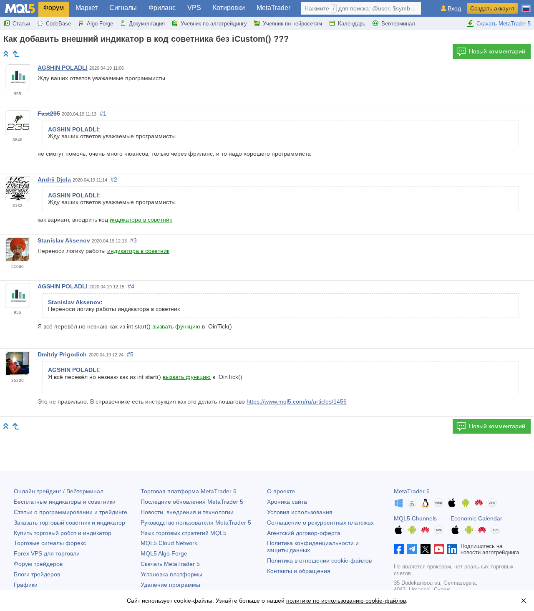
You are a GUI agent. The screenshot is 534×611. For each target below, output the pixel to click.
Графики (26, 584)
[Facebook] (399, 549)
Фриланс (162, 7)
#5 (130, 354)
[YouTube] (439, 549)
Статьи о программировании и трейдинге (70, 512)
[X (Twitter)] (426, 549)
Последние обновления (192, 501)
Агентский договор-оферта (303, 533)
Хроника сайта (287, 501)
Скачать (170, 564)
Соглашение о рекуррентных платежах (320, 522)
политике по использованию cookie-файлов (346, 600)
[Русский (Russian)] (526, 5)
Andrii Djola (54, 179)
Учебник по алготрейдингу (214, 23)
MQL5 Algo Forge (164, 553)
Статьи (21, 23)
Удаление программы (170, 584)
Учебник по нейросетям (292, 23)
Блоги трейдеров (37, 574)
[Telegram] (412, 549)
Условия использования (299, 512)
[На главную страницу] (5, 53)
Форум (53, 7)
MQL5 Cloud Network (169, 543)
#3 (133, 240)
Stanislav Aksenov (64, 240)
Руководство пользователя (196, 522)
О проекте (281, 491)
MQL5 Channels (415, 518)
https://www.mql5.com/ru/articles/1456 (297, 401)
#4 (131, 286)
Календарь (351, 23)
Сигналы (123, 7)
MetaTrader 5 (412, 491)
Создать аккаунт (492, 8)
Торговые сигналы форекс (50, 543)
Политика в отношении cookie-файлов (319, 560)
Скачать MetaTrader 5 (503, 23)
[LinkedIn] (452, 549)
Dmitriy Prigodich (62, 354)
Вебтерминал (398, 23)
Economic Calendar (476, 518)
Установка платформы (171, 574)
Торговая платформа (189, 491)
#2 (114, 179)
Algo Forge (100, 23)
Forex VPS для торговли (47, 553)
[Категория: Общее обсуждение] (16, 53)
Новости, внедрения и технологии (187, 512)
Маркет (87, 7)
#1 (103, 113)
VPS (194, 7)
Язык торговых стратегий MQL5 (184, 533)
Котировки (229, 7)
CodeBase (58, 23)
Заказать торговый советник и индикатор (69, 522)
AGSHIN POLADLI (63, 67)
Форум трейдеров (38, 564)
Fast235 (49, 113)
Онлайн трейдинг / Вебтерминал (58, 491)
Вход (454, 8)
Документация (147, 23)
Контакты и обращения (298, 571)
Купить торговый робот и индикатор (62, 533)
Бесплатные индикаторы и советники (65, 501)
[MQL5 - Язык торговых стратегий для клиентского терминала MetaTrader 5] (20, 8)
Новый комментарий (497, 51)
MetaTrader (273, 7)
